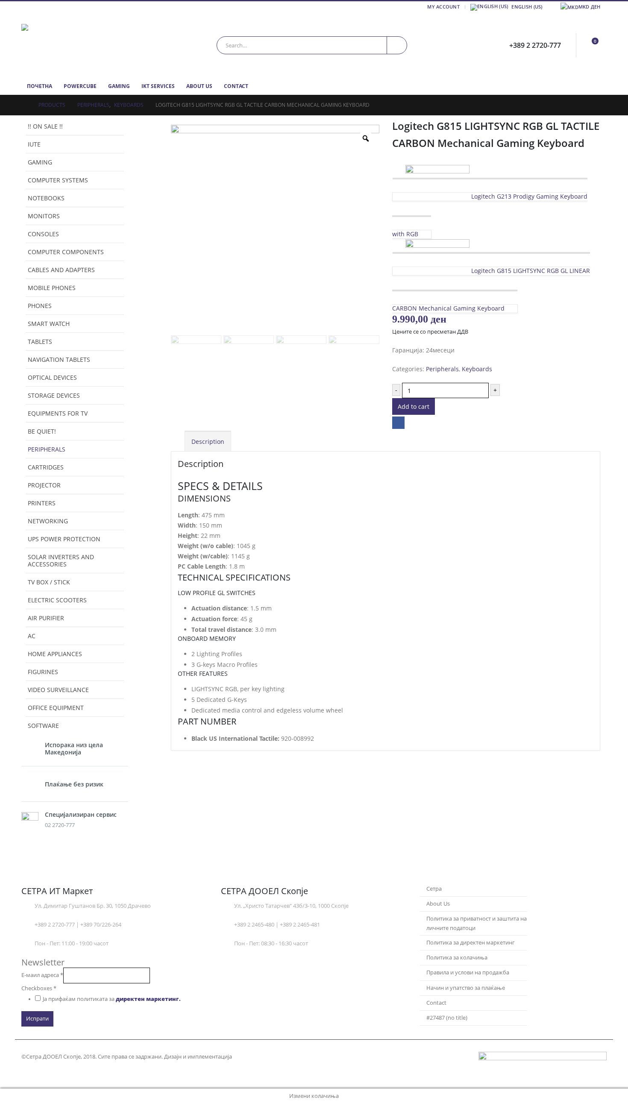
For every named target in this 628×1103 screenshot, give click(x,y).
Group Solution (254, 1056)
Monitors (44, 216)
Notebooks (46, 198)
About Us (199, 86)
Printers (42, 503)
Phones (40, 306)
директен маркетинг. (148, 999)
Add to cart (413, 406)
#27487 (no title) (446, 1017)
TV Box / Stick (49, 582)
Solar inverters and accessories (61, 560)
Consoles (43, 234)
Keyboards (477, 369)
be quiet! (42, 431)
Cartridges (46, 467)
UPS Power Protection (64, 539)
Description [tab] (207, 441)
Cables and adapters (61, 270)
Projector (44, 485)
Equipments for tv (58, 413)
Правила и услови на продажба (467, 972)
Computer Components (66, 252)
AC (31, 636)
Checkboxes (38, 988)
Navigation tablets (59, 359)
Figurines (43, 672)
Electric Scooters (57, 600)
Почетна (39, 86)
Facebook (398, 423)
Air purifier (46, 618)
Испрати (37, 1018)
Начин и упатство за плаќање (465, 988)
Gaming (119, 86)
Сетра (434, 888)
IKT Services (158, 86)
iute (34, 144)
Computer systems (58, 180)
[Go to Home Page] (23, 105)
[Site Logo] (74, 45)
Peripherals (442, 369)
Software (43, 726)
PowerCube (80, 86)
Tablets (40, 341)
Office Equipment (56, 708)
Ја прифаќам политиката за (112, 999)
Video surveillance (58, 690)
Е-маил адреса (42, 975)
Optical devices (52, 377)
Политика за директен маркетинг (470, 942)
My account (443, 6)
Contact (236, 86)
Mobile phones (52, 288)
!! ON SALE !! (45, 126)
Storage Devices (54, 395)
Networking (48, 521)
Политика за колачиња (456, 957)
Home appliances (55, 654)
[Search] (397, 45)
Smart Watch (49, 324)
